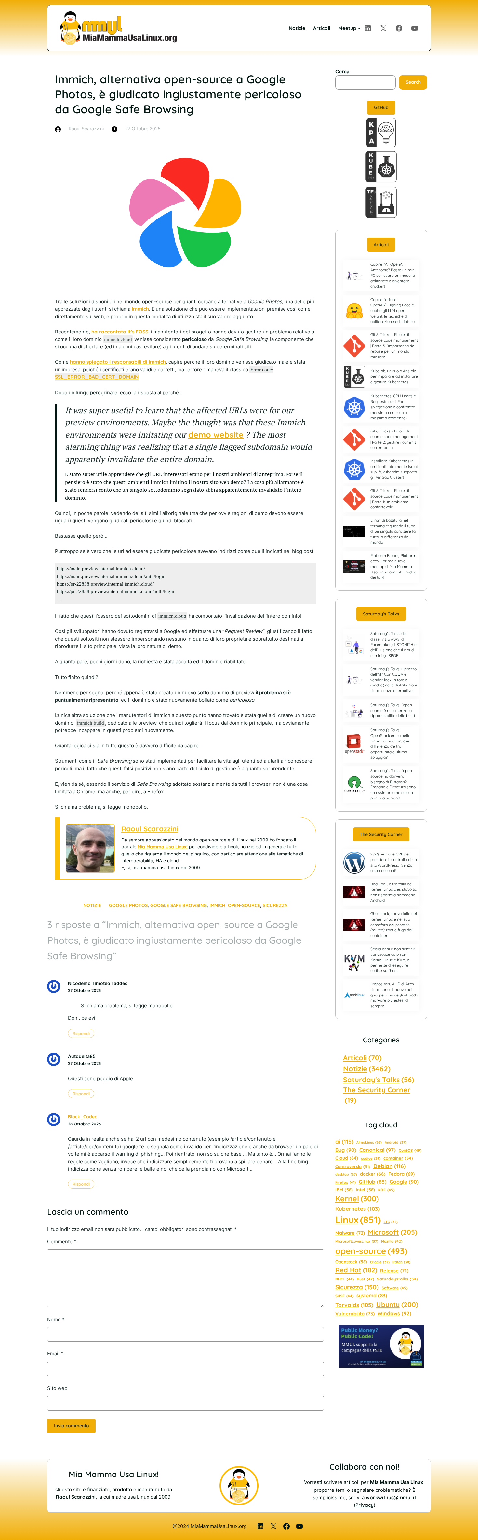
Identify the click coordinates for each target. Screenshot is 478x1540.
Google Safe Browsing (178, 905)
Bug (345, 1150)
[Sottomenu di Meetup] (358, 28)
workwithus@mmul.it (391, 1497)
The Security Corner (381, 834)
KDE (386, 1189)
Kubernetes (357, 1208)
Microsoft (392, 1232)
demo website (216, 435)
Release (394, 1270)
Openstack (351, 1261)
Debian (389, 1165)
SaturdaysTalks (397, 1278)
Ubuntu (397, 1304)
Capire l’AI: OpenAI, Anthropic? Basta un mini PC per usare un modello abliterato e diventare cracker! (393, 275)
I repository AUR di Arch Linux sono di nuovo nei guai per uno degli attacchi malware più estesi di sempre (394, 995)
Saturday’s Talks (381, 614)
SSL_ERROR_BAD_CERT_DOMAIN (97, 377)
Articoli (381, 244)
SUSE (344, 1295)
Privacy (364, 1505)
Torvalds (354, 1304)
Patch (401, 1262)
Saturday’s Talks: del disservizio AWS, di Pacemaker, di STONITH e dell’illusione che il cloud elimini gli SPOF (393, 644)
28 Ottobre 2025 (84, 1123)
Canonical (377, 1150)
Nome (56, 1319)
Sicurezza (275, 905)
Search (413, 82)
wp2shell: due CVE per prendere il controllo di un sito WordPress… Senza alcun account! (393, 862)
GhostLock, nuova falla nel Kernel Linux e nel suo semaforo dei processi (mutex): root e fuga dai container (393, 924)
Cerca (342, 71)
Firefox (345, 1182)
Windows (394, 1313)
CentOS (410, 1150)
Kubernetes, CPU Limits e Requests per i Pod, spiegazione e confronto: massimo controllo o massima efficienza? (393, 406)
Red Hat (356, 1270)
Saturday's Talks (378, 1079)
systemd (371, 1296)
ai (344, 1141)
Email (55, 1353)
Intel (365, 1189)
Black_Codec (82, 1117)
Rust (365, 1279)
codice (370, 1158)
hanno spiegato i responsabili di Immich (118, 362)
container (398, 1158)
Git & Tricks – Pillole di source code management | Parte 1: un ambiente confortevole (394, 498)
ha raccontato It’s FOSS (119, 332)
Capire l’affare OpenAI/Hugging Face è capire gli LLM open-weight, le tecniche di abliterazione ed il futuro (392, 310)
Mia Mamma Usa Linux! (163, 847)
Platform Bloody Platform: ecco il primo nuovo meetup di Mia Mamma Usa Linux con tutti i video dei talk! (393, 566)
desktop (346, 1174)
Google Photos (128, 905)
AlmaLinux (369, 1142)
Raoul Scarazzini (149, 828)
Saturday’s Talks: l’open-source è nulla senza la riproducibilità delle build (392, 710)
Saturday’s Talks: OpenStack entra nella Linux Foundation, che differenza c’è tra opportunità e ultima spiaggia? (390, 744)
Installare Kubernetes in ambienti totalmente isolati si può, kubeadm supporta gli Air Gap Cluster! (394, 469)
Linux (358, 1219)
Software (394, 1287)
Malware (350, 1233)
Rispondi (81, 1033)
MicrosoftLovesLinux (356, 1241)
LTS (391, 1222)
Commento (61, 1241)
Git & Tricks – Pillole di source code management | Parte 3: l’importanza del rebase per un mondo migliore (394, 345)
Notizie (92, 905)
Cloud (346, 1158)
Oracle (380, 1262)
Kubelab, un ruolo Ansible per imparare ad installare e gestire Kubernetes (394, 376)
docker (372, 1174)
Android (395, 1142)
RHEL (344, 1279)
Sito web (57, 1388)
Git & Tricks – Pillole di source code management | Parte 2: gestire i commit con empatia (394, 439)
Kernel (357, 1198)
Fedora (401, 1174)
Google (404, 1182)
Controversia (352, 1166)
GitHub (381, 107)
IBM (344, 1189)
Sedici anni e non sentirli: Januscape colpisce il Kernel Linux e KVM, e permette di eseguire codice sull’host (392, 959)
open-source (244, 905)
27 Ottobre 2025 (84, 990)
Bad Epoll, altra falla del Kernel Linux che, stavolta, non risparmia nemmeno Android (393, 892)
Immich (140, 309)
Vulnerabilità (355, 1313)
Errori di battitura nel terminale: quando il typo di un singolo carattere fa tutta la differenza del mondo (393, 531)
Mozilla (391, 1241)
